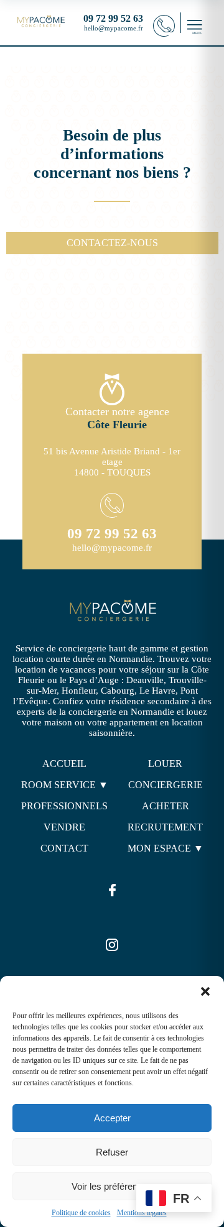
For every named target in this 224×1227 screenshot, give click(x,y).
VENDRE (64, 827)
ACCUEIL (64, 763)
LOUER (165, 763)
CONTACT (64, 848)
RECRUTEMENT (165, 827)
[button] (205, 991)
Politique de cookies (81, 1212)
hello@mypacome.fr (113, 28)
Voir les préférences (112, 1186)
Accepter (112, 1118)
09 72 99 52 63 (112, 533)
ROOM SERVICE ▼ (64, 784)
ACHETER (165, 806)
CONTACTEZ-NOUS (112, 242)
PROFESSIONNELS (64, 806)
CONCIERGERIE (165, 784)
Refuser (112, 1152)
